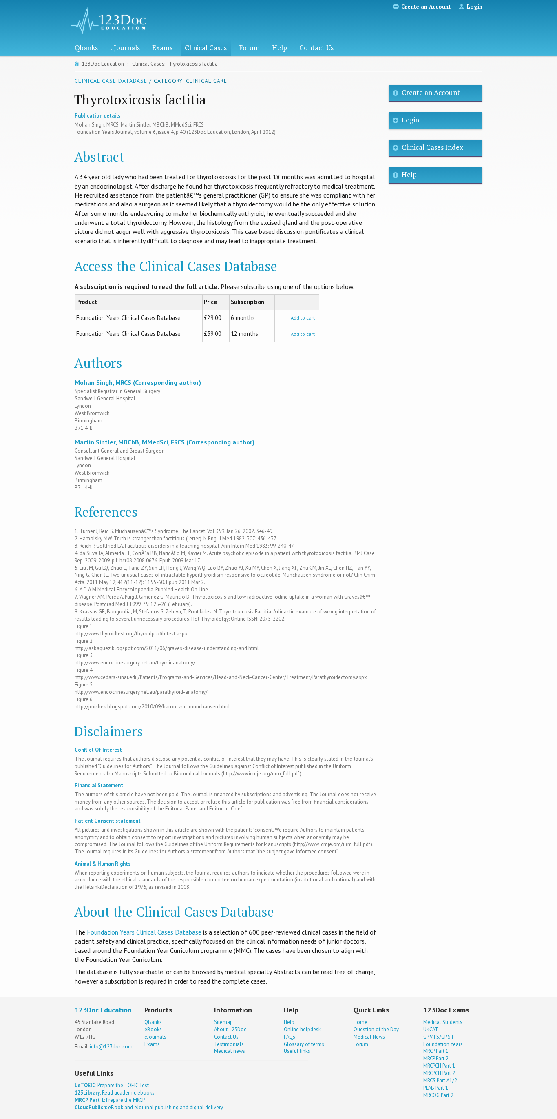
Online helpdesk (302, 1029)
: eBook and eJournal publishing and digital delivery (149, 1107)
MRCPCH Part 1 (439, 1065)
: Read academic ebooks (115, 1092)
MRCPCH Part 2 (439, 1073)
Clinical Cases (206, 47)
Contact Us (316, 47)
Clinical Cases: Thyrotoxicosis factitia (175, 63)
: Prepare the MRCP (110, 1100)
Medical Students (442, 1022)
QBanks (153, 1022)
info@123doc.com (111, 1046)
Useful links (297, 1051)
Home (360, 1022)
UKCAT (430, 1029)
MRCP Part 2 (436, 1058)
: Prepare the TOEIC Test (112, 1085)
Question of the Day (376, 1029)
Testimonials (229, 1044)
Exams (162, 47)
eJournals (125, 47)
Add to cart (303, 318)
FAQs (289, 1036)
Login (474, 6)
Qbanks (86, 47)
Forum (249, 47)
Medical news (229, 1051)
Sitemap (223, 1022)
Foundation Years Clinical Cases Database (144, 932)
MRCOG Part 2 (438, 1095)
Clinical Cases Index (432, 147)
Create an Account (426, 6)
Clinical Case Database (111, 80)
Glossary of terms (304, 1044)
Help (279, 47)
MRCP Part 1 (436, 1051)
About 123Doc (230, 1029)
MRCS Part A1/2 (440, 1080)
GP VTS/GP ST (438, 1036)
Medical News (369, 1036)
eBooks (153, 1029)
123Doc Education (103, 63)
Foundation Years (443, 1044)
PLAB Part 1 (435, 1087)
